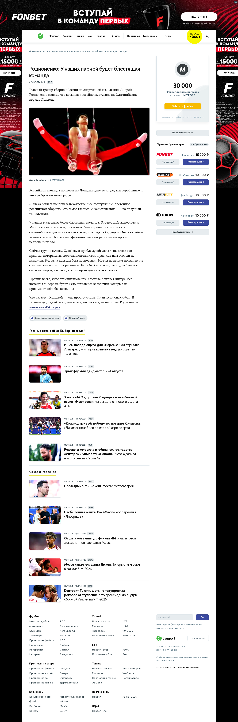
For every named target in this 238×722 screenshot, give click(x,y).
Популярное (36, 645)
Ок (202, 617)
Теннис (79, 36)
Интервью (35, 654)
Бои (89, 36)
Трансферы (36, 635)
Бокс (125, 654)
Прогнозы (133, 36)
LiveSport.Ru (38, 51)
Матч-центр (36, 626)
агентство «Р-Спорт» (44, 307)
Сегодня (65, 668)
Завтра (64, 673)
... (202, 41)
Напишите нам (198, 638)
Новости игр (99, 711)
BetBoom (35, 706)
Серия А (64, 649)
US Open (97, 682)
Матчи (116, 36)
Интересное (36, 649)
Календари (35, 631)
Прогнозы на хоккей (40, 673)
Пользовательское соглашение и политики (177, 667)
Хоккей (67, 36)
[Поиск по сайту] (209, 36)
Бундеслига (66, 654)
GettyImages (57, 180)
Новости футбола (39, 621)
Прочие (100, 36)
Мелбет (64, 706)
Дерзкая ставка (69, 682)
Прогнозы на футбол (41, 640)
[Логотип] (40, 36)
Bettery (33, 711)
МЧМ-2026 (128, 635)
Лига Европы (67, 631)
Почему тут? (168, 162)
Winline (64, 701)
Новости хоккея (101, 621)
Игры (167, 36)
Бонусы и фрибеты (40, 696)
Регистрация (195, 161)
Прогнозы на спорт (41, 663)
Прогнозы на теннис (41, 682)
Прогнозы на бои (39, 678)
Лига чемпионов (69, 626)
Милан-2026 (129, 696)
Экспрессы (66, 678)
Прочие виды (100, 692)
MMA (125, 649)
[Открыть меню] (32, 36)
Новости (97, 696)
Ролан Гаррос (130, 678)
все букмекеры (199, 144)
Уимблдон (128, 673)
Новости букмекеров (72, 696)
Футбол (54, 36)
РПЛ (62, 621)
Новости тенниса (102, 668)
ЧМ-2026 (65, 635)
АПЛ (62, 640)
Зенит (63, 711)
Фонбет (34, 701)
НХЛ (125, 626)
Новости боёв (100, 649)
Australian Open (131, 668)
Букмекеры (150, 36)
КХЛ (124, 621)
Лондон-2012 (56, 51)
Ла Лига (64, 645)
